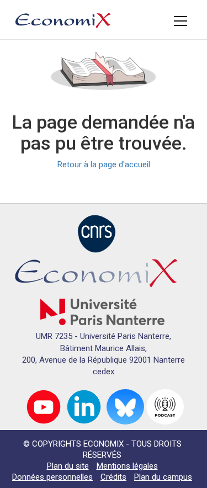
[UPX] (102, 311)
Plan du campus (163, 477)
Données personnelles (52, 477)
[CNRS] (96, 233)
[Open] (180, 21)
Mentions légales (127, 466)
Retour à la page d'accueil (103, 164)
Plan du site (68, 466)
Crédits (113, 477)
